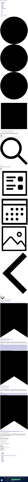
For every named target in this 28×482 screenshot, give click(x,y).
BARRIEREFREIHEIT (4, 8)
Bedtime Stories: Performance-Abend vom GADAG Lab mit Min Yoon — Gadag (11, 431)
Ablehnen (7, 479)
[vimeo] (12, 455)
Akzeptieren (15, 479)
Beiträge (2, 3)
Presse (2, 458)
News (2, 6)
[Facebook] (4, 455)
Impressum (3, 460)
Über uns (3, 454)
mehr (24, 479)
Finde (1, 165)
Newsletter (3, 457)
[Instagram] (1, 455)
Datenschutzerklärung (7, 443)
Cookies (2, 461)
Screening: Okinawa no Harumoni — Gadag (6, 339)
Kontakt (2, 5)
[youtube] (10, 455)
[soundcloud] (14, 455)
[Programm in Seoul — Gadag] (14, 350)
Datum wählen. (6, 299)
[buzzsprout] (7, 455)
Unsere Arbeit (3, 2)
